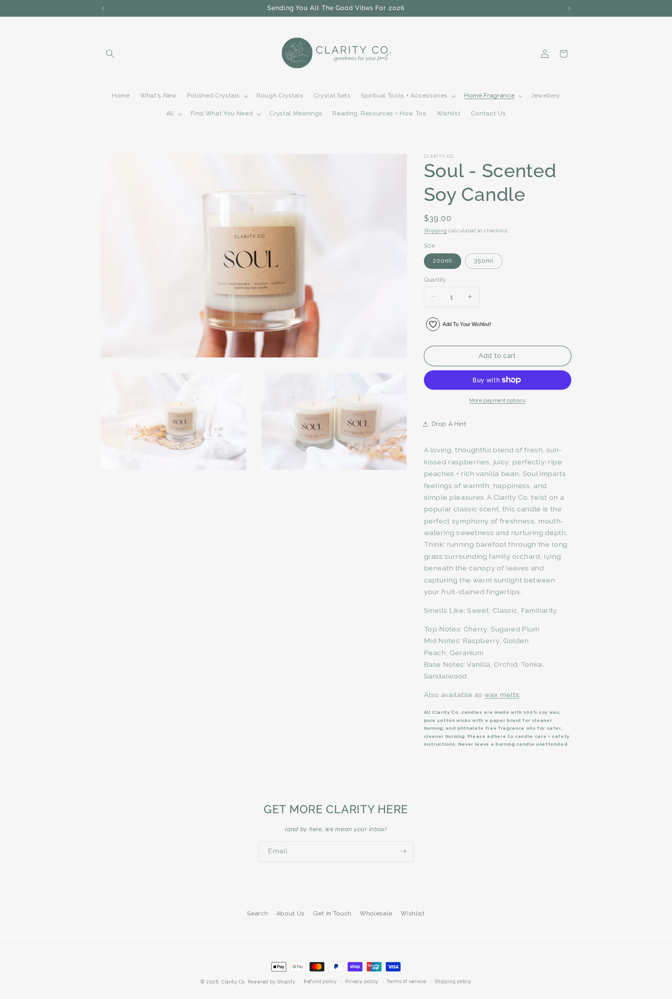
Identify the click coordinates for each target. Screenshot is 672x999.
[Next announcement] (569, 8)
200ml (443, 260)
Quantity (435, 280)
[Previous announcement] (103, 8)
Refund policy (320, 981)
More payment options (497, 400)
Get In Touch (332, 913)
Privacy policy (361, 981)
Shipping (435, 231)
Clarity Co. (233, 982)
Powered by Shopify (272, 982)
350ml (484, 260)
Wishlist (413, 913)
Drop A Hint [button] (449, 423)
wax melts (501, 694)
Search (257, 913)
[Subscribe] (403, 851)
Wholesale (376, 913)
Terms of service (406, 981)
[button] (110, 53)
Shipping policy (452, 981)
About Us (290, 913)
